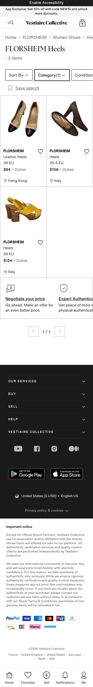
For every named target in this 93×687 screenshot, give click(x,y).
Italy (52, 659)
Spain (42, 659)
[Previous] (33, 332)
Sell (13, 406)
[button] (82, 22)
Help (13, 419)
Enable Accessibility (46, 2)
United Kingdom (32, 655)
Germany (74, 655)
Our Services (22, 381)
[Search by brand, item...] (10, 23)
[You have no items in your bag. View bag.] (82, 22)
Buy (12, 394)
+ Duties (19, 169)
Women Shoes (67, 37)
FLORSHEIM (34, 37)
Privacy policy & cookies (44, 510)
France (13, 655)
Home (11, 37)
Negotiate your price (25, 299)
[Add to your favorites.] (40, 151)
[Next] (60, 332)
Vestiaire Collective (31, 432)
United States (56, 655)
